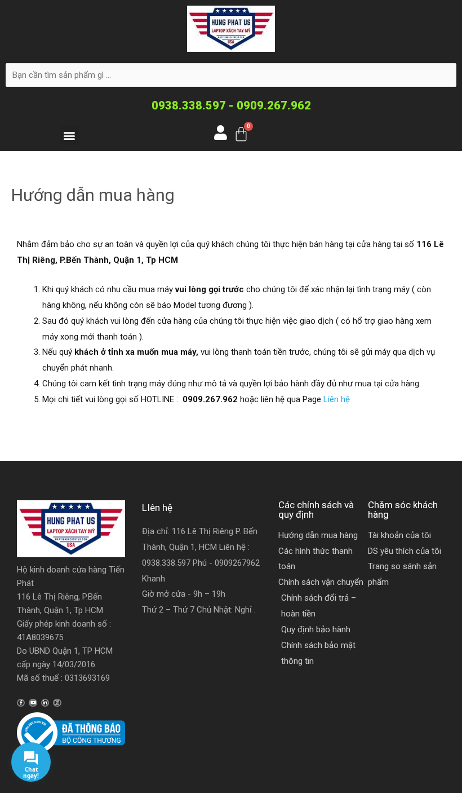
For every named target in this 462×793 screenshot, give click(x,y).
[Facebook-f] (21, 703)
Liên (331, 399)
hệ (344, 399)
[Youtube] (33, 703)
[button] (69, 135)
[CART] (241, 134)
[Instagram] (57, 703)
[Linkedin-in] (45, 703)
